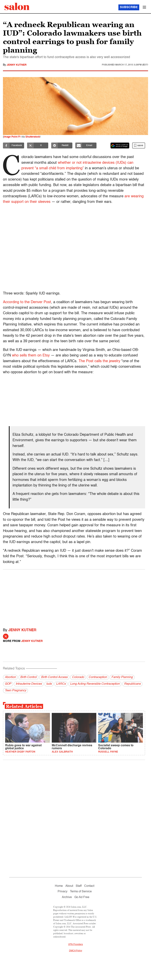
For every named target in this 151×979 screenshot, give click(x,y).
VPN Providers (75, 944)
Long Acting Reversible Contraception (95, 683)
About (69, 886)
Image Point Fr (12, 137)
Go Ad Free (81, 897)
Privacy (62, 891)
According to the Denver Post (27, 302)
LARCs (61, 683)
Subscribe (129, 7)
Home (59, 886)
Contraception (98, 677)
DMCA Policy (75, 951)
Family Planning (122, 677)
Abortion (10, 677)
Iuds (49, 683)
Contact (89, 886)
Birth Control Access (54, 677)
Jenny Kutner (17, 65)
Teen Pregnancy (15, 690)
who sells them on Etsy (31, 355)
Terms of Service (81, 891)
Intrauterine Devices (29, 683)
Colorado (78, 677)
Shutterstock (32, 137)
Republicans (132, 683)
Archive (67, 897)
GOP (8, 683)
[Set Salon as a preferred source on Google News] (119, 145)
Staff (79, 886)
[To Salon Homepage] (16, 6)
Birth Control (28, 677)
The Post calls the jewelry (99, 361)
